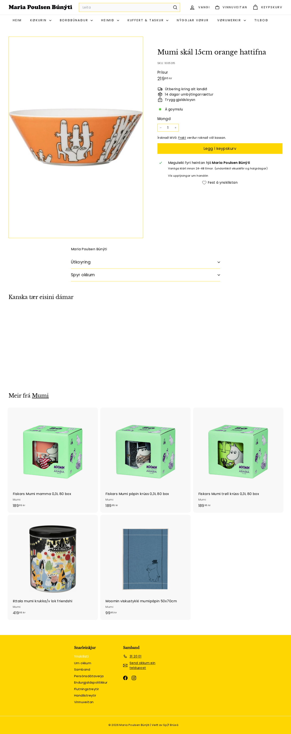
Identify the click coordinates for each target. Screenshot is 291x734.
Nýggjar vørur (193, 20)
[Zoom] (76, 137)
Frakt (182, 138)
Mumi (40, 395)
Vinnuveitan (84, 702)
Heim (17, 20)
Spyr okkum (83, 275)
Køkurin (39, 20)
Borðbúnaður (75, 20)
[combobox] (129, 7)
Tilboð (261, 20)
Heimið (108, 20)
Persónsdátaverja (89, 676)
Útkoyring (81, 262)
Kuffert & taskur (146, 20)
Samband (82, 669)
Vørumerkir (230, 20)
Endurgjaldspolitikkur (90, 682)
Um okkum (82, 663)
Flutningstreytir (86, 689)
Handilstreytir (85, 695)
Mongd (164, 118)
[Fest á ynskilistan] (49, 330)
